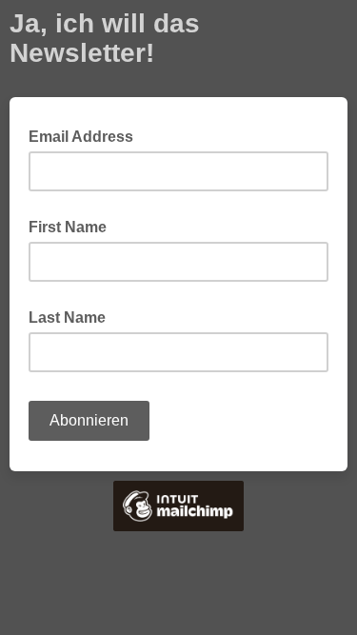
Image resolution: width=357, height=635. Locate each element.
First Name (68, 227)
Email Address (87, 135)
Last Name (67, 317)
